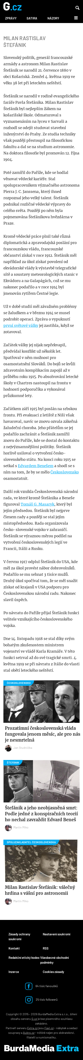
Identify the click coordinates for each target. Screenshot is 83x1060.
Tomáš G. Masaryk (37, 504)
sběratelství (66, 1032)
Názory (53, 18)
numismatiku (47, 1037)
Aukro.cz (28, 1032)
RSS (46, 948)
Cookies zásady (53, 972)
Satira (32, 18)
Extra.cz (32, 1028)
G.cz (34, 1018)
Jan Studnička (22, 747)
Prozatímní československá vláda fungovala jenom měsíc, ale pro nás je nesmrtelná (42, 734)
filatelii (31, 1037)
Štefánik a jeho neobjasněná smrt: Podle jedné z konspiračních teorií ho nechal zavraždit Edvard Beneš (41, 813)
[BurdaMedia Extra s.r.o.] (41, 1048)
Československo (64, 472)
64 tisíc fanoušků (46, 986)
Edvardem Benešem (35, 466)
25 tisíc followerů (46, 999)
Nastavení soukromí (56, 934)
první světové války (20, 325)
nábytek (61, 1028)
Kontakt (14, 948)
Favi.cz (49, 1028)
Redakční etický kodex (24, 957)
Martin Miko (21, 827)
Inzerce (14, 972)
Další (73, 17)
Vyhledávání (77, 8)
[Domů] (12, 6)
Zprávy (11, 18)
